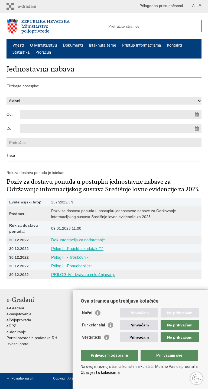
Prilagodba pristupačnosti (161, 6)
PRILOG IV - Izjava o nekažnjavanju (83, 274)
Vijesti (18, 45)
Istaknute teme (102, 45)
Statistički (91, 337)
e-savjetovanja (18, 314)
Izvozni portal (17, 344)
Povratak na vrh (22, 378)
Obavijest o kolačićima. (101, 372)
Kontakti (174, 45)
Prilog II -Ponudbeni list (71, 266)
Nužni (87, 313)
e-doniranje (16, 332)
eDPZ (11, 326)
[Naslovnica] (55, 26)
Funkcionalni (93, 325)
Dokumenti (73, 45)
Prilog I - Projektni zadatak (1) (77, 248)
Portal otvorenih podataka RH (31, 338)
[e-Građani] (29, 6)
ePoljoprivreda (18, 320)
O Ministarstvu (43, 45)
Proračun (43, 52)
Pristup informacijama (141, 45)
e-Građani (15, 308)
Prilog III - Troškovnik (70, 257)
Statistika (21, 52)
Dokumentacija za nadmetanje (78, 240)
